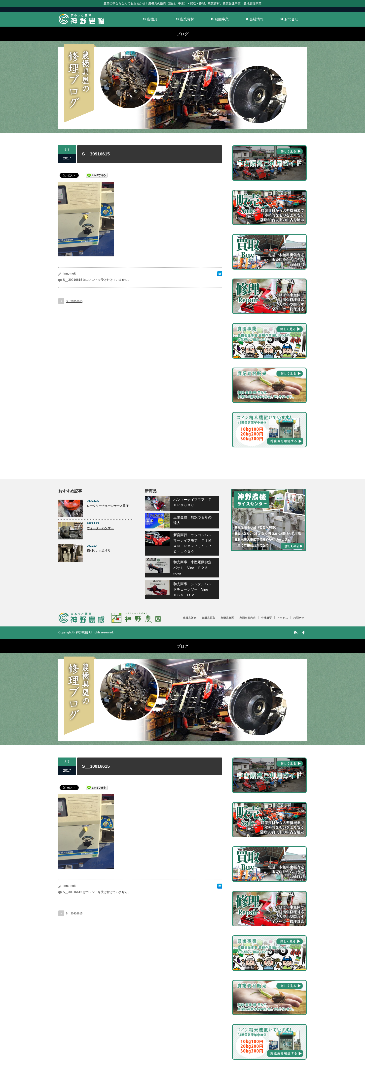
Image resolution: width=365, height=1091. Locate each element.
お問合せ (290, 19)
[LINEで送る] (97, 175)
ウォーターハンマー (100, 528)
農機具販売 (189, 617)
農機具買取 (208, 617)
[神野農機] (81, 24)
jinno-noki (69, 273)
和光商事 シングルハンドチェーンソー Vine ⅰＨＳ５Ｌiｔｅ (193, 589)
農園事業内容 (247, 617)
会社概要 (266, 617)
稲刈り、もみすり (99, 550)
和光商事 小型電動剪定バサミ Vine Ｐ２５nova (192, 567)
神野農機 (82, 632)
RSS (295, 632)
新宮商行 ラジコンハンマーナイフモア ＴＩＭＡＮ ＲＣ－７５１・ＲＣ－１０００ (192, 543)
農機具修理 (227, 617)
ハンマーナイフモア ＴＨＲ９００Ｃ (192, 502)
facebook (303, 632)
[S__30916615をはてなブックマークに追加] (219, 275)
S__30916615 (74, 301)
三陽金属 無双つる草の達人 (192, 520)
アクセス (282, 617)
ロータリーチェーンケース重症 (108, 506)
